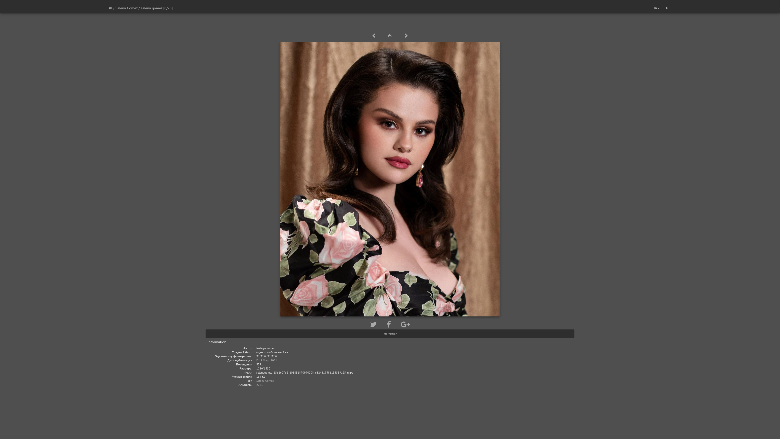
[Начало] (110, 8)
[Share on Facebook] (390, 324)
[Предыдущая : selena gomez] (375, 36)
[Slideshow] (666, 8)
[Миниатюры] (391, 36)
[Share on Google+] (405, 324)
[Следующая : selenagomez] (406, 36)
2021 (259, 385)
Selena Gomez (126, 8)
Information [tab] (390, 334)
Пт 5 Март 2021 (266, 360)
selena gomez (151, 8)
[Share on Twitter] (374, 324)
